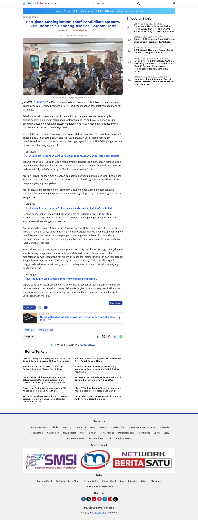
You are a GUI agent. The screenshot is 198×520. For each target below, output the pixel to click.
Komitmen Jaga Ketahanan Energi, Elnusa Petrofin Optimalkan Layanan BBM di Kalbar (153, 82)
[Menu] (25, 3)
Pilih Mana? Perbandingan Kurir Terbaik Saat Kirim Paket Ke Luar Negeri (98, 359)
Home (58, 11)
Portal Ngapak (126, 432)
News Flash (53, 432)
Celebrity (66, 427)
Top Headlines (95, 438)
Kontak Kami (109, 481)
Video (120, 11)
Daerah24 (81, 427)
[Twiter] (88, 499)
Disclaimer (156, 481)
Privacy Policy (90, 481)
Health (102, 427)
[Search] (138, 3)
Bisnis (30, 330)
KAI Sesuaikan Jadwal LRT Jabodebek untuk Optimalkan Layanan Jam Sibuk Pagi (98, 378)
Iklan (143, 481)
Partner (92, 432)
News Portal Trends (73, 432)
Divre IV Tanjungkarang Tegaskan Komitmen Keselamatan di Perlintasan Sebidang (98, 389)
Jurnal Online (117, 427)
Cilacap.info (100, 512)
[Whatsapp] (121, 337)
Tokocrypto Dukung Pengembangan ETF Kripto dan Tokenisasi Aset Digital (44, 389)
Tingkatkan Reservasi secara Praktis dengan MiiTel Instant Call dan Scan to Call (69, 208)
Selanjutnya (115, 303)
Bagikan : (29, 336)
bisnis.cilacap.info (80, 31)
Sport (157, 432)
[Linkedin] (104, 499)
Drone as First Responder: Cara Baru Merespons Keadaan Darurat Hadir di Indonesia (72, 155)
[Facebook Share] (98, 337)
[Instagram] (99, 499)
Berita (67, 11)
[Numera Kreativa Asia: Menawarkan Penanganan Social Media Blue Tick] (30, 317)
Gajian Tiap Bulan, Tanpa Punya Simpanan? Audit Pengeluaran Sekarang (98, 397)
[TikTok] (115, 499)
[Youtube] (110, 499)
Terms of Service (128, 481)
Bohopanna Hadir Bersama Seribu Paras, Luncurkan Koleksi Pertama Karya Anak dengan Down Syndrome (154, 29)
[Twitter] (103, 337)
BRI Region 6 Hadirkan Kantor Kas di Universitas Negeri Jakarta (153, 51)
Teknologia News (75, 438)
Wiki (109, 438)
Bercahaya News (39, 427)
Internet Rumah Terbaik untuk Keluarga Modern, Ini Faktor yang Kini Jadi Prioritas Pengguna (97, 369)
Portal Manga (107, 432)
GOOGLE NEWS (87, 344)
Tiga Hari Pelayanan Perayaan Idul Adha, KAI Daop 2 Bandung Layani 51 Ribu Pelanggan (46, 359)
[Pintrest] (109, 337)
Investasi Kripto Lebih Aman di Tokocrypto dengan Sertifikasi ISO (61, 278)
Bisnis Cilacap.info (41, 3)
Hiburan (109, 11)
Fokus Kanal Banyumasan (142, 427)
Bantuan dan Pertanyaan (99, 486)
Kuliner (129, 11)
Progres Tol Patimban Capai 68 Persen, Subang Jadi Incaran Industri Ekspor (154, 40)
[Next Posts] (119, 318)
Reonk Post (144, 432)
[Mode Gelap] (173, 3)
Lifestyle (164, 427)
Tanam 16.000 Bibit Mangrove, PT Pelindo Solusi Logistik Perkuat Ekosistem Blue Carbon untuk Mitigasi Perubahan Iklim (44, 380)
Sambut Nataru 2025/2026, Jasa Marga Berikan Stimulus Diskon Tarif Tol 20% (43, 367)
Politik (99, 11)
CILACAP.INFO (40, 102)
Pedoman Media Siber (67, 481)
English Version (124, 438)
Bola (75, 11)
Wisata (139, 11)
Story (166, 432)
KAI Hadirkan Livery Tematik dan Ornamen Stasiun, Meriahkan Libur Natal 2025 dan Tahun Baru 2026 (45, 399)
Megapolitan (36, 432)
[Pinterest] (94, 499)
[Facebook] (83, 499)
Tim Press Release (64, 30)
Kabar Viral (87, 11)
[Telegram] (115, 337)
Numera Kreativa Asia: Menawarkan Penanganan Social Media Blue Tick (77, 318)
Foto (92, 427)
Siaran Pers (47, 330)
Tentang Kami (44, 481)
